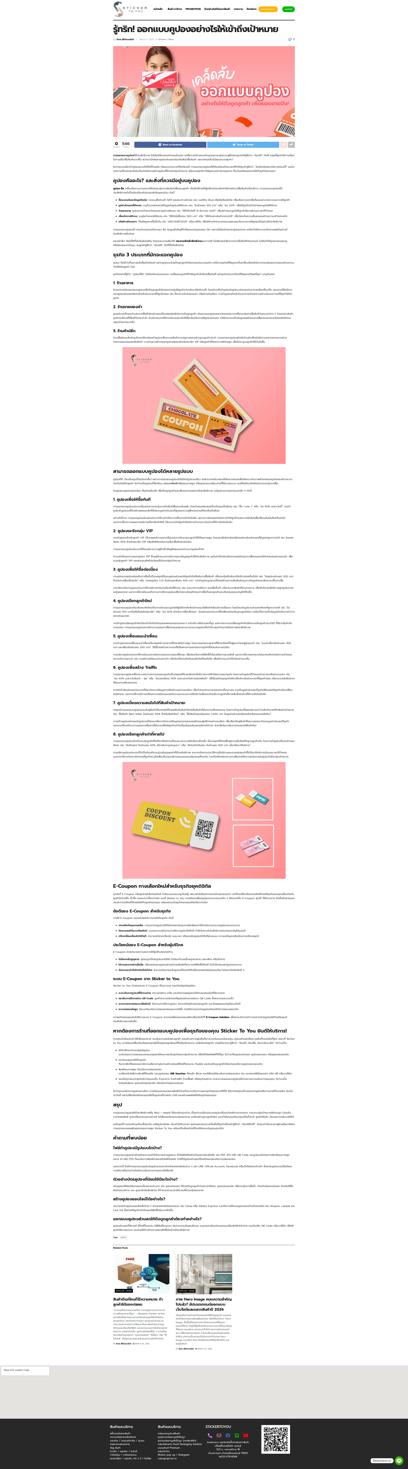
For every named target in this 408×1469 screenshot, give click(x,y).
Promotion (193, 9)
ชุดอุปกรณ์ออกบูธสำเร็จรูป (171, 1437)
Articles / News (166, 39)
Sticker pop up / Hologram (173, 1455)
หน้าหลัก (158, 9)
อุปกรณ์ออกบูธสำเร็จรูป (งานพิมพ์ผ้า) (177, 1440)
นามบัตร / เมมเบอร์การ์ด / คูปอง (127, 1440)
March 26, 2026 (141, 1343)
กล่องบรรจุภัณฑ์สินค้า (169, 1433)
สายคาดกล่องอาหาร (120, 1444)
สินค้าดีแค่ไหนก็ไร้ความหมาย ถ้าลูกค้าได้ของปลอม (138, 1301)
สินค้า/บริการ (175, 9)
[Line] (399, 1460)
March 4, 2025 (146, 39)
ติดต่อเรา (252, 9)
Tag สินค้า (115, 1447)
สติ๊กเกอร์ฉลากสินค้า (120, 1433)
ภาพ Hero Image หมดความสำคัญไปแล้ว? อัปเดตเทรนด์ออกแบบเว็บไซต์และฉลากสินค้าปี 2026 (204, 1304)
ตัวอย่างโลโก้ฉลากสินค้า (217, 9)
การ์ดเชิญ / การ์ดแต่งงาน (123, 1455)
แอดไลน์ (288, 9)
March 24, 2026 (204, 1348)
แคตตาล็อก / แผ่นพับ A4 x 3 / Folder (130, 1458)
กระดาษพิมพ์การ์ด (172, 483)
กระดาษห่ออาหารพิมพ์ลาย (123, 1437)
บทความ (238, 9)
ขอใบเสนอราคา (268, 9)
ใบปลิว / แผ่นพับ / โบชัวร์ (123, 1451)
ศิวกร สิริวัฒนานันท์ (125, 39)
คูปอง (123, 1237)
